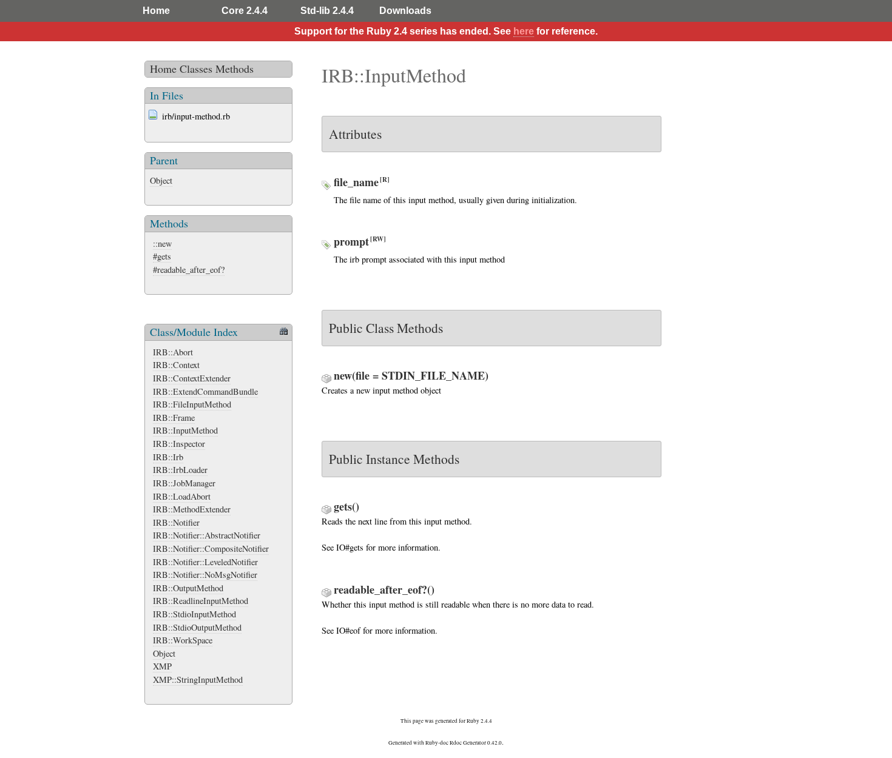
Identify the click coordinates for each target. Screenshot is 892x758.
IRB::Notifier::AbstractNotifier (206, 535)
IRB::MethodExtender (192, 509)
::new (162, 243)
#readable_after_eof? (189, 269)
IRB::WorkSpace (182, 640)
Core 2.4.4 (244, 10)
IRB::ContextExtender (192, 378)
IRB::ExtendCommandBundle (205, 391)
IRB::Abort (173, 352)
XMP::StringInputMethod (198, 679)
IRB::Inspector (179, 443)
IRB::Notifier (176, 522)
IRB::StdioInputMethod (194, 614)
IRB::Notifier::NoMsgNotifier (205, 574)
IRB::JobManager (184, 483)
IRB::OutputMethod (188, 588)
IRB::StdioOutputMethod (197, 627)
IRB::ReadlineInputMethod (200, 600)
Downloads (405, 10)
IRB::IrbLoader (180, 469)
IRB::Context (176, 365)
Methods (234, 68)
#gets (162, 256)
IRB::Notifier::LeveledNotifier (205, 562)
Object (161, 180)
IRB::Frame (174, 417)
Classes (196, 68)
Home (156, 10)
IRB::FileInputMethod (192, 404)
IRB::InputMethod (185, 430)
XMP (162, 666)
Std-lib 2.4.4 (327, 10)
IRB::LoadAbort (182, 496)
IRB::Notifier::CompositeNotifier (211, 548)
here (523, 31)
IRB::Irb (168, 457)
